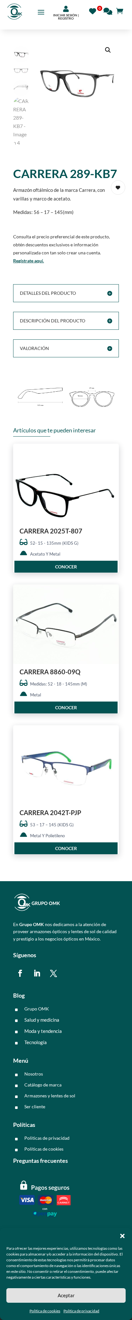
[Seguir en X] (53, 973)
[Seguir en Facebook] (20, 973)
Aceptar (66, 1295)
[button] (122, 1236)
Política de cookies (44, 1310)
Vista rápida (111, 454)
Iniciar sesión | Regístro (66, 16)
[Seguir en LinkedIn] (37, 973)
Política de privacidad (81, 1310)
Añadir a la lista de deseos (118, 187)
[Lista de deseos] (94, 10)
